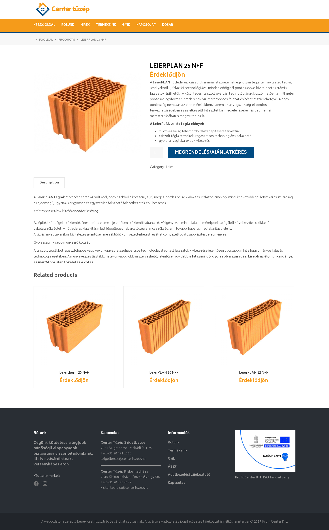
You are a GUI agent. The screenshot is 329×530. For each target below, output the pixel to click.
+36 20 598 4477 (119, 482)
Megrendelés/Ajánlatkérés (211, 153)
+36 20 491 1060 (119, 453)
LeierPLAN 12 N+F (253, 373)
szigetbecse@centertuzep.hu (123, 459)
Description (49, 182)
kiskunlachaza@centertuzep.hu (125, 488)
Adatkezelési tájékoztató (189, 475)
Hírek (85, 25)
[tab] (49, 182)
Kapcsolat (146, 25)
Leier (169, 167)
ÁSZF (172, 467)
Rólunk (67, 25)
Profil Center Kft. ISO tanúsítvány (262, 477)
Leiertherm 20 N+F (74, 373)
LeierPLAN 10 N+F (163, 373)
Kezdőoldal (44, 25)
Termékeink (106, 25)
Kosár (167, 25)
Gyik (126, 25)
